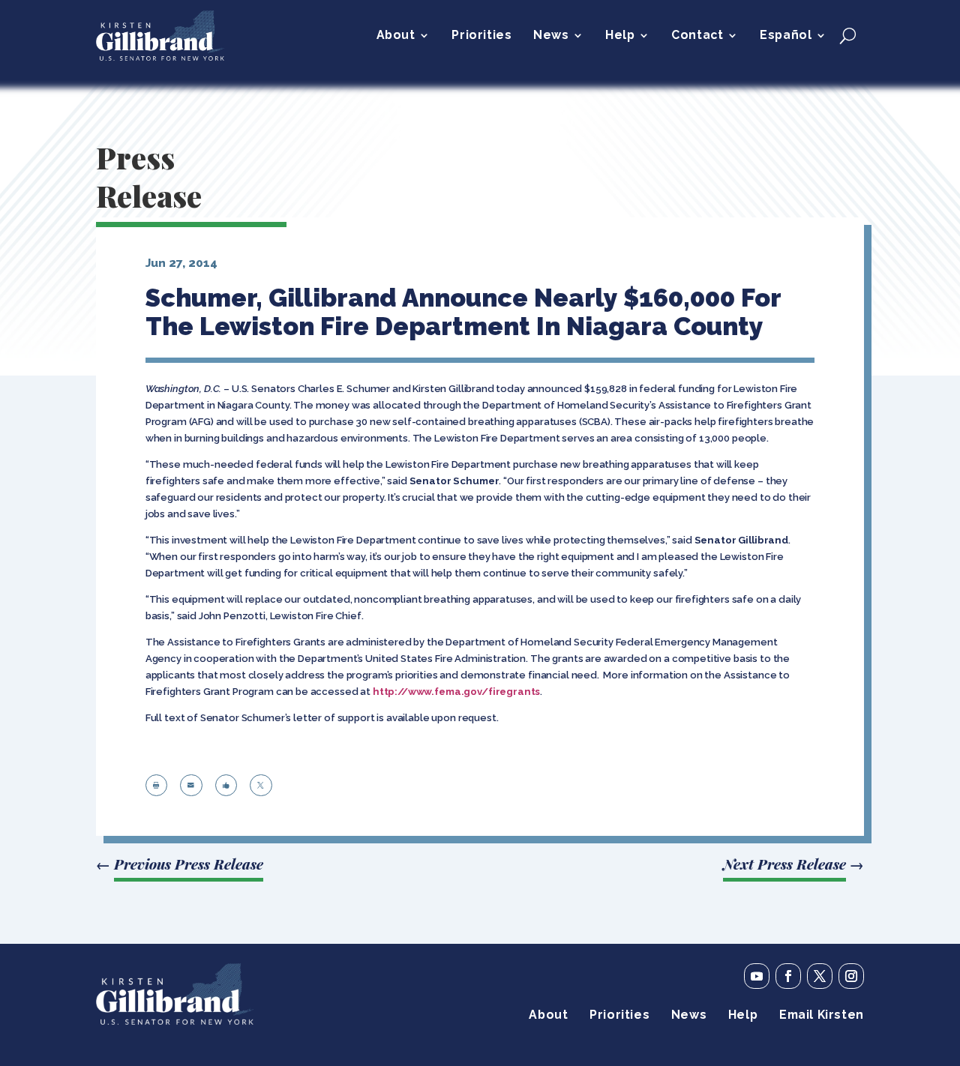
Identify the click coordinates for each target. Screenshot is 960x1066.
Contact (697, 36)
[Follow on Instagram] (851, 976)
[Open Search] (848, 35)
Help (619, 36)
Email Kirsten (821, 1016)
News (550, 36)
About (396, 36)
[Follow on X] (819, 976)
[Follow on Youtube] (757, 976)
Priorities (482, 36)
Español (786, 36)
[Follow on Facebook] (788, 976)
